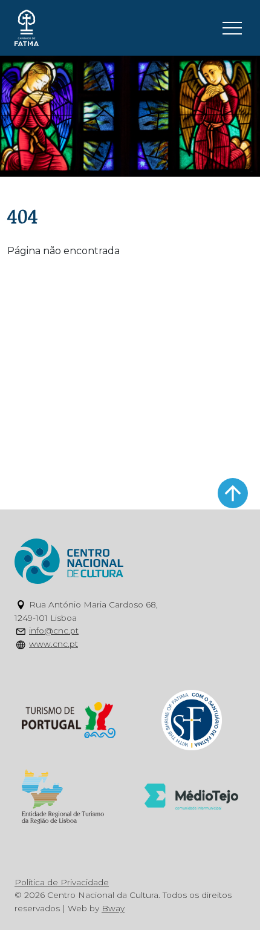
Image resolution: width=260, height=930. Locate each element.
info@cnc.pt (54, 630)
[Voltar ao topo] (233, 493)
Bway (113, 908)
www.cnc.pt (53, 644)
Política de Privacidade (62, 882)
